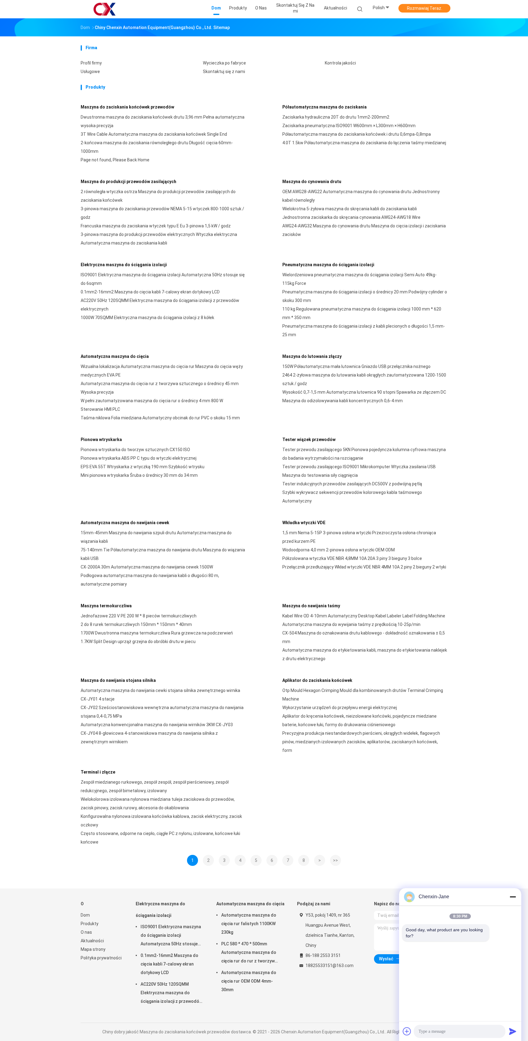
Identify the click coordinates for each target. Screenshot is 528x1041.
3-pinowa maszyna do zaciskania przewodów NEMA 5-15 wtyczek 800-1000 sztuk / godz (162, 213)
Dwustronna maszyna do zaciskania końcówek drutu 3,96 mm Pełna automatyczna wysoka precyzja (162, 121)
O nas (86, 932)
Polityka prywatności (101, 957)
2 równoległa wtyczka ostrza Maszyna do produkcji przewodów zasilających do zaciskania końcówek (158, 196)
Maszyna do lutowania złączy (312, 356)
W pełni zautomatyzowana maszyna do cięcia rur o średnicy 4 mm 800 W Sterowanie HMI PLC (152, 405)
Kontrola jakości (340, 63)
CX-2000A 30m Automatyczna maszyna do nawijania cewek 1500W (147, 567)
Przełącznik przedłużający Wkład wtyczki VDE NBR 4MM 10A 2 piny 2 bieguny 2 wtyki (364, 567)
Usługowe (90, 71)
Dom (85, 915)
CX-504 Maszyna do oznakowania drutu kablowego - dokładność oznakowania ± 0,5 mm (363, 637)
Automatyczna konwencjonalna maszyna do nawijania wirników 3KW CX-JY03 (157, 724)
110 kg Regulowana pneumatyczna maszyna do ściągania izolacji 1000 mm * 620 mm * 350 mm (361, 313)
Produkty (89, 923)
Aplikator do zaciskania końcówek (317, 680)
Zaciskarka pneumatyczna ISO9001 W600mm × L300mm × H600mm (349, 125)
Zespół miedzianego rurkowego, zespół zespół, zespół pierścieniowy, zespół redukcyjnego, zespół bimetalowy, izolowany (155, 786)
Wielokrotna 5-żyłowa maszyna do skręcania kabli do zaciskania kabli (349, 208)
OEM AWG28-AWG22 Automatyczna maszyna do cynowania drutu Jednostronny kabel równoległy (361, 196)
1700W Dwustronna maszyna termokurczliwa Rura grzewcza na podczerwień (157, 633)
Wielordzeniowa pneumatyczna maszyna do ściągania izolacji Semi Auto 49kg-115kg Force (359, 279)
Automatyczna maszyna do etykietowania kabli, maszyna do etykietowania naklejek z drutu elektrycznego (364, 654)
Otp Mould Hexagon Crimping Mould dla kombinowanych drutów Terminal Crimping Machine (362, 694)
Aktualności (92, 940)
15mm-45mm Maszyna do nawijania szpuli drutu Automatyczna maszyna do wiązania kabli (156, 537)
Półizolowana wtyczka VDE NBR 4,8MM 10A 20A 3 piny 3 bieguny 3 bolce (352, 558)
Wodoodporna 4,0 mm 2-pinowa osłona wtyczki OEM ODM (338, 549)
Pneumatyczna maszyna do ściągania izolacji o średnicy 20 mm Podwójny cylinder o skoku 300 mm (364, 296)
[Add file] (407, 1031)
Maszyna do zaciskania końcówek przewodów (127, 107)
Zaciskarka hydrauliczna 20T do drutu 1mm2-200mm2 (335, 117)
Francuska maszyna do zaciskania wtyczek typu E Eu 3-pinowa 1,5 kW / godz (156, 225)
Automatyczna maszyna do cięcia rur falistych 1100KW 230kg (248, 924)
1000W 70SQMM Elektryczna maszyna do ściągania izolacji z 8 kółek (147, 317)
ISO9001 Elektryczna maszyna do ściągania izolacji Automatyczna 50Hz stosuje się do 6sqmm (163, 279)
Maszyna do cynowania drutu (311, 181)
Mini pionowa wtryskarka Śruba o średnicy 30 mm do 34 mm (139, 475)
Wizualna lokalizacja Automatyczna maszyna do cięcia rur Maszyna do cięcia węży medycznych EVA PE (162, 370)
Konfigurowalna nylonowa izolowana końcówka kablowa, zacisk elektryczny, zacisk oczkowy (161, 820)
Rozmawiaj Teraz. (424, 8)
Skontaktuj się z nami (224, 71)
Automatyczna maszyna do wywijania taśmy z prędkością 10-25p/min (351, 624)
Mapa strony (93, 949)
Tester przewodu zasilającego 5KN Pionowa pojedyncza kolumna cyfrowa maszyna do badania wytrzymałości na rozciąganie (364, 454)
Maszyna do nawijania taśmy (311, 605)
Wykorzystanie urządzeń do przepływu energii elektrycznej (339, 707)
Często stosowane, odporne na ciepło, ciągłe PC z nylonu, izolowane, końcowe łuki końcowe (160, 837)
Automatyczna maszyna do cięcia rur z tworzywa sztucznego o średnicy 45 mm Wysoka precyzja (160, 388)
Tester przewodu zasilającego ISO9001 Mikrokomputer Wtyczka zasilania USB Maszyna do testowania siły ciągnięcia (359, 471)
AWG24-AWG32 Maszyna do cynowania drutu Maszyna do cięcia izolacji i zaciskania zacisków (364, 230)
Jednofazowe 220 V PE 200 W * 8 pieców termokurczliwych (138, 615)
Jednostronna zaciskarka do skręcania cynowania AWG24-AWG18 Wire (351, 217)
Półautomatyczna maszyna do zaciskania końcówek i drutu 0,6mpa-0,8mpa (356, 134)
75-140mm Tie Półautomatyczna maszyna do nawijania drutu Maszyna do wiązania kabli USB (163, 554)
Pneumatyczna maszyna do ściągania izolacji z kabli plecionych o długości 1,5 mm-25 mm (363, 330)
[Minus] (512, 896)
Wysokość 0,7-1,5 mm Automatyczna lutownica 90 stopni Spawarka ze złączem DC (364, 392)
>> (335, 860)
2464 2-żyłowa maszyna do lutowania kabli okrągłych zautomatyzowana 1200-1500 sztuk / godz (364, 379)
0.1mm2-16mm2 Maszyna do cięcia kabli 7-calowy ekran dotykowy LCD (150, 291)
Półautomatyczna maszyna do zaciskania (324, 107)
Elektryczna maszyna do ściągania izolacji (124, 264)
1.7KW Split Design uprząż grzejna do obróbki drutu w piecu (138, 641)
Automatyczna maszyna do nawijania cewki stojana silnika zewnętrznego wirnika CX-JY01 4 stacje (160, 694)
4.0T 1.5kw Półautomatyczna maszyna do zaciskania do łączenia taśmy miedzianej (364, 142)
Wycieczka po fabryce (224, 63)
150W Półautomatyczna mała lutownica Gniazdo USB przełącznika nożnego (356, 366)
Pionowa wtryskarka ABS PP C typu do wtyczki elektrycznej (138, 458)
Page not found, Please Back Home (115, 159)
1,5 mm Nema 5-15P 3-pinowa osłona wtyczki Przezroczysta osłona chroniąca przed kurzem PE (359, 537)
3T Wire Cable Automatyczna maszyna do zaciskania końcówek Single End (154, 134)
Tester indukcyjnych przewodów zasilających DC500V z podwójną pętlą (352, 483)
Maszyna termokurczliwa (106, 605)
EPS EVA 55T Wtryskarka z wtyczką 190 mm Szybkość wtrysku (142, 466)
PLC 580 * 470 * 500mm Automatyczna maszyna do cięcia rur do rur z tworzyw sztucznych (248, 953)
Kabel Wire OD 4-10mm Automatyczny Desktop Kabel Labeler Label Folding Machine (363, 615)
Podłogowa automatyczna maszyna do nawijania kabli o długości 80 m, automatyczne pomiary (150, 580)
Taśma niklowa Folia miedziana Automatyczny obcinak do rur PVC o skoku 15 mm (160, 417)
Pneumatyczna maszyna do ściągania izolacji (328, 264)
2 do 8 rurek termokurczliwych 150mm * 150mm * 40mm (136, 624)
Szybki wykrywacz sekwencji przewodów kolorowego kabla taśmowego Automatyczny (352, 496)
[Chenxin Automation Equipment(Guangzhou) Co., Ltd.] (104, 9)
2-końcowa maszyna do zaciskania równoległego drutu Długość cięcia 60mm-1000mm (157, 147)
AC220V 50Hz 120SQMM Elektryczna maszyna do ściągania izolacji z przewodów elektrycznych (160, 304)
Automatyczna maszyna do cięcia (115, 356)
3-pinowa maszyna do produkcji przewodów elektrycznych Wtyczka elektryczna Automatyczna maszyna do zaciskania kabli (159, 238)
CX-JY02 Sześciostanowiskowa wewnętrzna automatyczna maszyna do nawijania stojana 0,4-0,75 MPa (162, 712)
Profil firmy (91, 63)
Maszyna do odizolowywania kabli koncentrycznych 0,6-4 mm (342, 400)
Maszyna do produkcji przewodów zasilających (128, 181)
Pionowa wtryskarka (101, 439)
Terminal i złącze (98, 772)
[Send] (513, 1031)
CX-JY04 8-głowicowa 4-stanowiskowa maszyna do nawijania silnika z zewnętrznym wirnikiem (149, 737)
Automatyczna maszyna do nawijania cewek (125, 522)
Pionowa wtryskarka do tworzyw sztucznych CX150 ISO (135, 449)
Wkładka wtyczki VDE (303, 522)
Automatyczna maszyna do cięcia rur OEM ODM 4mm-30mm (248, 981)
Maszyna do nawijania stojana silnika (118, 680)
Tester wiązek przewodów (309, 439)
